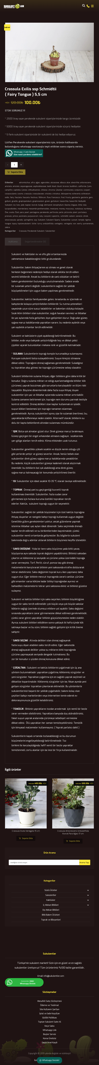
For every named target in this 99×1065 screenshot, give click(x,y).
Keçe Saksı (49, 1026)
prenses (8, 216)
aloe (68, 182)
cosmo (20, 193)
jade (22, 205)
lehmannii (48, 205)
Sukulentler (66, 220)
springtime (28, 220)
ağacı (38, 182)
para (22, 212)
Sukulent (41, 220)
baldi (49, 186)
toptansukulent (24, 223)
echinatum (85, 193)
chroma (51, 190)
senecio (79, 216)
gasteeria (76, 197)
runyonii (47, 216)
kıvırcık (34, 205)
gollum (8, 201)
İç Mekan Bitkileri (51, 905)
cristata (48, 193)
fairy (12, 197)
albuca (63, 182)
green (47, 201)
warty (79, 223)
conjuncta (78, 190)
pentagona (34, 212)
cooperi (87, 190)
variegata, (58, 223)
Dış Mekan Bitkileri (51, 910)
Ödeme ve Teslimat (49, 1005)
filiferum (42, 197)
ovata (11, 212)
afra (33, 182)
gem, (91, 197)
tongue (8, 223)
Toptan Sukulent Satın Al (49, 1021)
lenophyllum (58, 205)
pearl (27, 212)
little (80, 205)
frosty (68, 197)
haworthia (64, 201)
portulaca (82, 212)
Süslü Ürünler (50, 890)
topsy (14, 223)
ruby (41, 216)
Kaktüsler (50, 900)
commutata (68, 190)
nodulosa (79, 209)
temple (81, 220)
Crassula (23, 231)
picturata (68, 212)
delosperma (66, 193)
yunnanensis (88, 223)
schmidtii (64, 216)
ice (14, 205)
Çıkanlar (59, 190)
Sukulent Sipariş (53, 220)
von (74, 223)
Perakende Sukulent (35, 231)
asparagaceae (26, 186)
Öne (6, 212)
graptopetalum (25, 201)
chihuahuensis (34, 190)
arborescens (85, 182)
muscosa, (70, 209)
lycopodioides (11, 209)
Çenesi (24, 190)
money (62, 209)
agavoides (45, 182)
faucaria (26, 197)
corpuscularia (10, 193)
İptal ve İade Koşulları (49, 1013)
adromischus (24, 182)
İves (18, 205)
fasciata (18, 197)
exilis (7, 197)
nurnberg (88, 209)
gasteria (84, 197)
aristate (16, 186)
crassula (28, 193)
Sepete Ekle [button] (27, 838)
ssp (35, 220)
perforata (54, 212)
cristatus (56, 193)
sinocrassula (10, 220)
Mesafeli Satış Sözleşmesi (49, 1001)
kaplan (28, 205)
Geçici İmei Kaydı (49, 1042)
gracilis (15, 201)
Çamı (89, 186)
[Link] (88, 6)
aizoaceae (55, 182)
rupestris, (55, 216)
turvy (39, 223)
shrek (85, 216)
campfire (9, 190)
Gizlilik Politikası (49, 1017)
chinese (44, 190)
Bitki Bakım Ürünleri (51, 914)
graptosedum (38, 201)
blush (59, 186)
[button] (92, 6)
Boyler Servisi (49, 1034)
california (82, 186)
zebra (7, 227)
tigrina (88, 220)
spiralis (20, 220)
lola (84, 205)
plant (75, 212)
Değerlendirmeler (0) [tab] (35, 241)
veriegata (68, 223)
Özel (17, 212)
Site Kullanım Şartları (49, 1009)
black (54, 186)
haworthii (73, 201)
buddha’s (73, 186)
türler (34, 223)
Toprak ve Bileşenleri (51, 919)
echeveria (76, 193)
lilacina (67, 205)
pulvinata (23, 216)
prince (15, 216)
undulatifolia (48, 223)
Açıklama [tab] (13, 241)
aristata (8, 186)
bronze (66, 186)
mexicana (54, 209)
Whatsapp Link (49, 1030)
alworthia (75, 182)
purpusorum (33, 216)
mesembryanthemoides (39, 209)
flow (49, 197)
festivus (34, 197)
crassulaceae (38, 193)
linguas (74, 205)
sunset (74, 220)
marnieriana (23, 209)
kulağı (40, 205)
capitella (17, 190)
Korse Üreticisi (49, 1038)
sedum (72, 216)
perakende (44, 212)
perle (61, 212)
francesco (55, 197)
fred (63, 197)
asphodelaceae (39, 186)
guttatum (55, 201)
